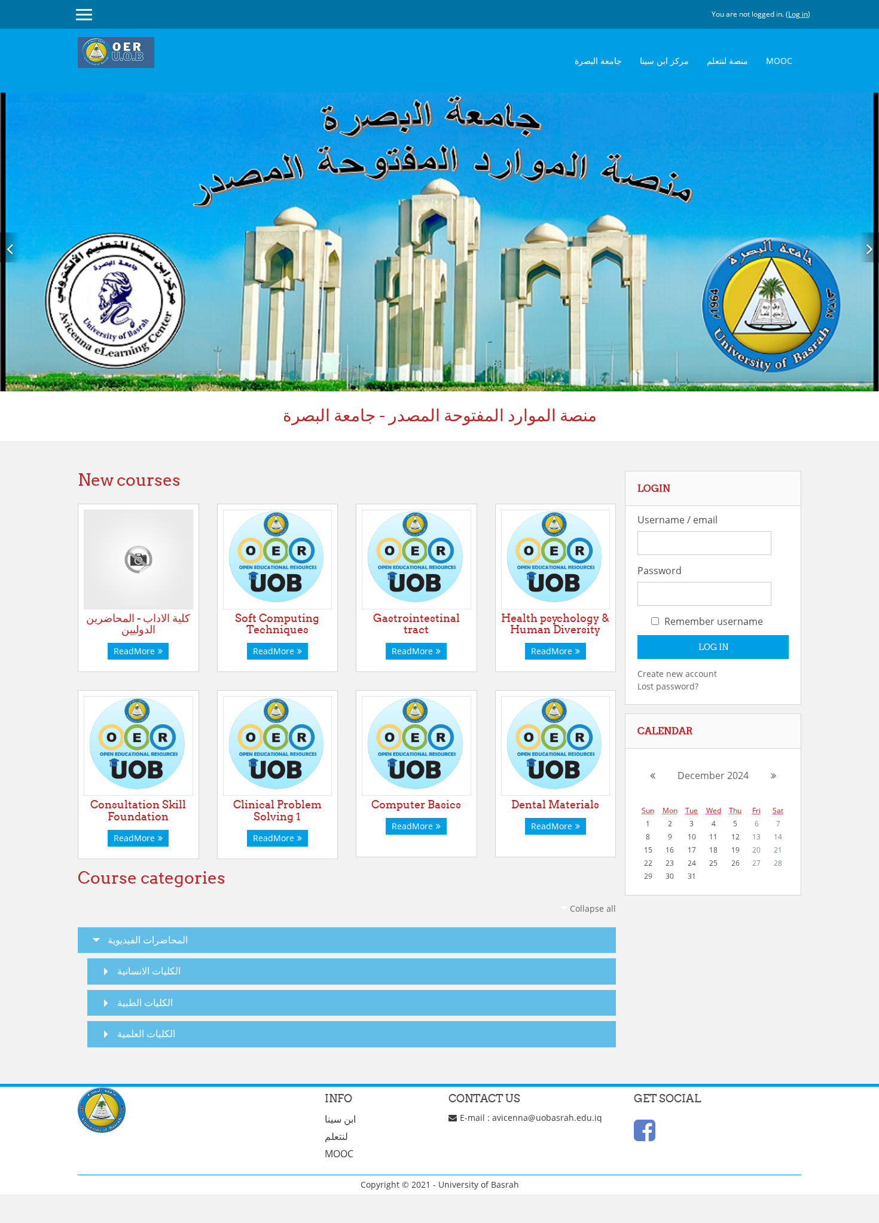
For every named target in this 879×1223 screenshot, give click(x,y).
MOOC (779, 60)
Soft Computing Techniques (277, 624)
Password (659, 570)
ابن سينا (340, 1119)
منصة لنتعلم (727, 60)
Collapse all (593, 908)
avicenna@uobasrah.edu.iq (547, 1117)
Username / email (677, 519)
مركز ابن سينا (664, 60)
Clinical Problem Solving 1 (277, 810)
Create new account (677, 673)
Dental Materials (555, 804)
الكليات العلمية (146, 1034)
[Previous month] (646, 775)
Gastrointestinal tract (416, 624)
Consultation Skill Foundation (138, 810)
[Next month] (780, 775)
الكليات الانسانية (149, 971)
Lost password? (667, 686)
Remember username (712, 621)
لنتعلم (336, 1136)
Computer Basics (416, 804)
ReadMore (134, 651)
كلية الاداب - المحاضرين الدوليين (138, 624)
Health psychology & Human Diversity (555, 624)
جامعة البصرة (598, 60)
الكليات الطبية (145, 1003)
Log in (798, 14)
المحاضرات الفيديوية (148, 940)
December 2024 (713, 775)
